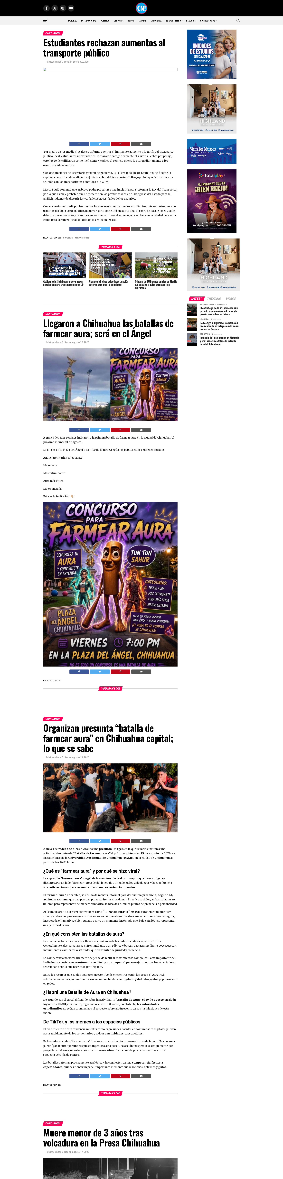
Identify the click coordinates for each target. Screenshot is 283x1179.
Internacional (88, 20)
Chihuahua (156, 20)
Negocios (191, 20)
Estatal (142, 20)
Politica (105, 20)
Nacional (72, 20)
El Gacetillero (173, 20)
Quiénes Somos (207, 20)
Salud (131, 20)
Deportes (118, 20)
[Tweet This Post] (100, 144)
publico (68, 238)
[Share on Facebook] (79, 144)
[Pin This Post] (120, 144)
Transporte (82, 238)
